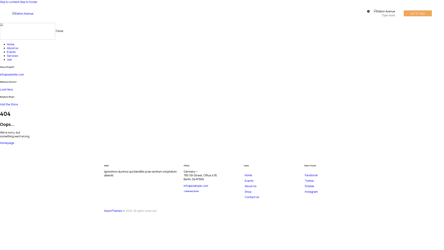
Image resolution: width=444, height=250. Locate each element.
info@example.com (196, 186)
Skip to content (9, 2)
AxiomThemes (113, 211)
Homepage (7, 143)
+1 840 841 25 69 (191, 191)
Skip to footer (28, 2)
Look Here (6, 89)
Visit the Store (9, 104)
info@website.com (12, 74)
